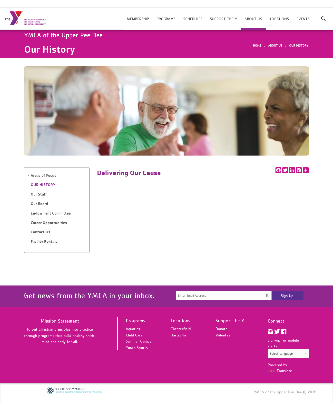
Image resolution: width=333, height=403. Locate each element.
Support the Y (223, 19)
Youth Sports (137, 347)
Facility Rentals (44, 241)
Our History (299, 45)
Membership (138, 19)
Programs (166, 19)
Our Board (39, 203)
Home (257, 45)
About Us (253, 19)
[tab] (56, 175)
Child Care (134, 335)
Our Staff (39, 194)
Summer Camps (138, 341)
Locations (279, 19)
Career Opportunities (49, 222)
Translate (284, 370)
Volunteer (223, 335)
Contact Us (40, 232)
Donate (221, 328)
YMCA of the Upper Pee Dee (28, 18)
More (323, 19)
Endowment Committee (51, 213)
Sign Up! (287, 295)
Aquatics (133, 328)
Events (303, 19)
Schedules (192, 19)
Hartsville (178, 335)
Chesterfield (181, 328)
